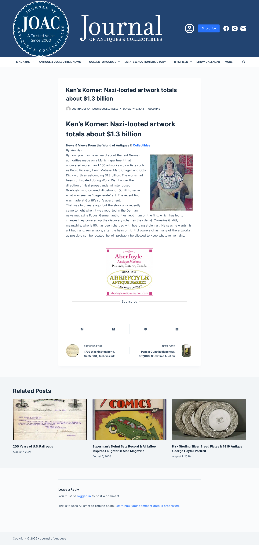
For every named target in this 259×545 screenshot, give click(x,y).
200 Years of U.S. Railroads (33, 446)
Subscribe (209, 28)
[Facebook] (226, 28)
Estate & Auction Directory (145, 61)
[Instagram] (235, 28)
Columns (154, 108)
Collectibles (141, 145)
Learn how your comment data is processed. (147, 506)
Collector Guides (102, 61)
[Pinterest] (145, 329)
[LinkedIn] (177, 329)
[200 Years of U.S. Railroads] (50, 419)
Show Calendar (208, 61)
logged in (84, 496)
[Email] (243, 28)
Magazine (23, 61)
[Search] (243, 62)
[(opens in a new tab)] (129, 272)
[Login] (189, 28)
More (229, 61)
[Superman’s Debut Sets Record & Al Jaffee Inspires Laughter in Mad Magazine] (129, 419)
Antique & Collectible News (60, 61)
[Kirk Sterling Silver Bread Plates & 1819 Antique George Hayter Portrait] (209, 419)
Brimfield (181, 61)
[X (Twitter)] (114, 329)
